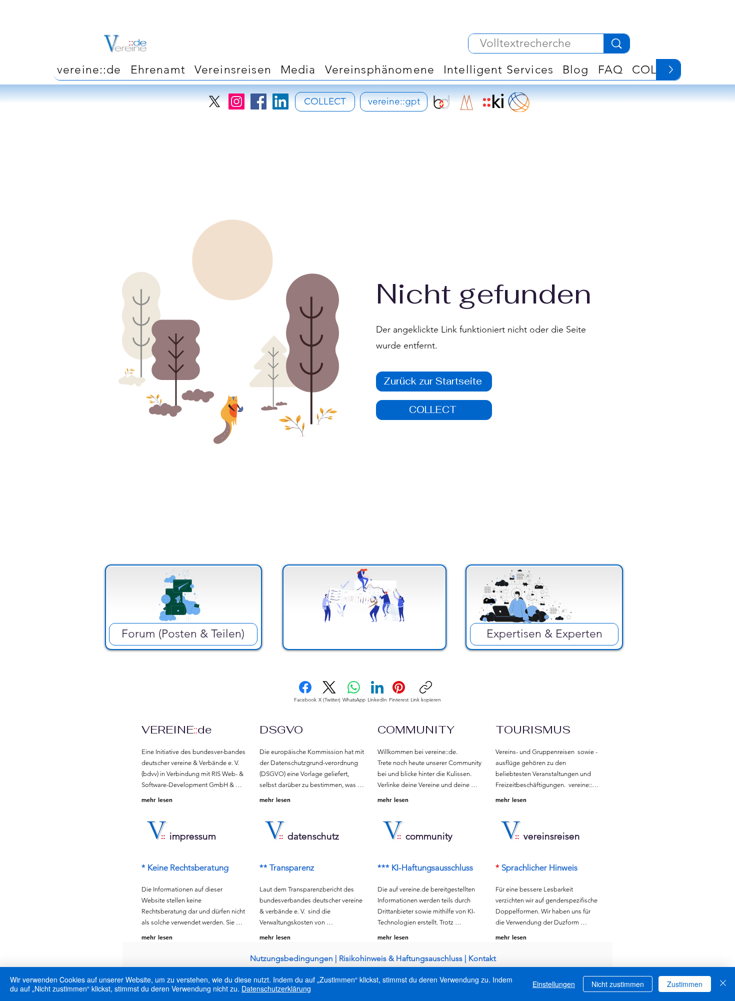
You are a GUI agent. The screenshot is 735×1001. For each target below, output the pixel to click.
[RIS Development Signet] (467, 102)
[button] (380, 69)
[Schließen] (723, 984)
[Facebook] (258, 102)
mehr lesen (157, 800)
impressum (193, 836)
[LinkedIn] (280, 102)
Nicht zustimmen (618, 984)
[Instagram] (236, 102)
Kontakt (482, 958)
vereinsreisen (552, 836)
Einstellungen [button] (553, 984)
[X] (214, 102)
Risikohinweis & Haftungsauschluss (400, 958)
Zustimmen (684, 984)
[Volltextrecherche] (617, 43)
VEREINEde (177, 729)
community (429, 836)
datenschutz (313, 836)
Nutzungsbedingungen (291, 958)
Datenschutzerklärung (276, 989)
